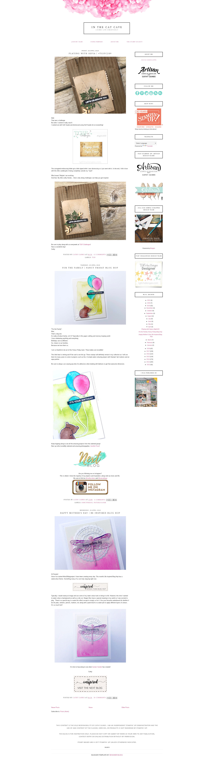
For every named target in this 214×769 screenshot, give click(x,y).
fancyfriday (87, 502)
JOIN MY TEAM (77, 42)
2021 (148, 300)
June (149, 321)
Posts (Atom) (64, 711)
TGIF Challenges (84, 244)
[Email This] (108, 255)
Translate (150, 146)
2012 (148, 364)
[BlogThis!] (110, 255)
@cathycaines (90, 478)
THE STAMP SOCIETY (135, 42)
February (149, 342)
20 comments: (100, 697)
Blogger (152, 248)
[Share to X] (112, 255)
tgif (94, 257)
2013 (148, 362)
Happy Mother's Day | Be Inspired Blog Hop (90, 513)
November (149, 308)
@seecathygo (102, 478)
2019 (148, 305)
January (149, 345)
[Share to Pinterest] (116, 255)
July (149, 319)
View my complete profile (148, 59)
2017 (148, 351)
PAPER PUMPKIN (97, 42)
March (149, 340)
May (149, 324)
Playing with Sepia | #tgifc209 (90, 53)
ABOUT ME (115, 42)
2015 (148, 356)
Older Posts (125, 707)
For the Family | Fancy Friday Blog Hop (90, 268)
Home (91, 707)
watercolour (100, 502)
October (149, 311)
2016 (148, 354)
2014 (148, 359)
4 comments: (100, 500)
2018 (148, 348)
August (149, 316)
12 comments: (100, 254)
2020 (148, 303)
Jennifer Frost (94, 446)
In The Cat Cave (107, 27)
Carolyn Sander (97, 667)
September (149, 313)
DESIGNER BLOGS (116, 755)
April (149, 327)
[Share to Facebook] (114, 255)
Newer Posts (55, 707)
